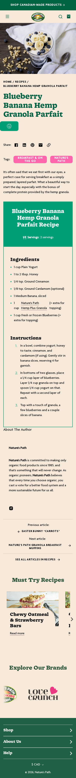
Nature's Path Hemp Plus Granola (34, 306)
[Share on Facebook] (16, 145)
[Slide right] (72, 619)
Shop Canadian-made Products (37, 5)
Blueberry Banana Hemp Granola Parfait (35, 86)
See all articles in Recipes (35, 559)
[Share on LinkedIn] (24, 145)
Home (7, 82)
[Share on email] (41, 145)
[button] (60, 17)
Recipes (20, 82)
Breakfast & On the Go (30, 160)
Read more (17, 633)
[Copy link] (49, 145)
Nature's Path (61, 160)
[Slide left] (4, 619)
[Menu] (7, 17)
